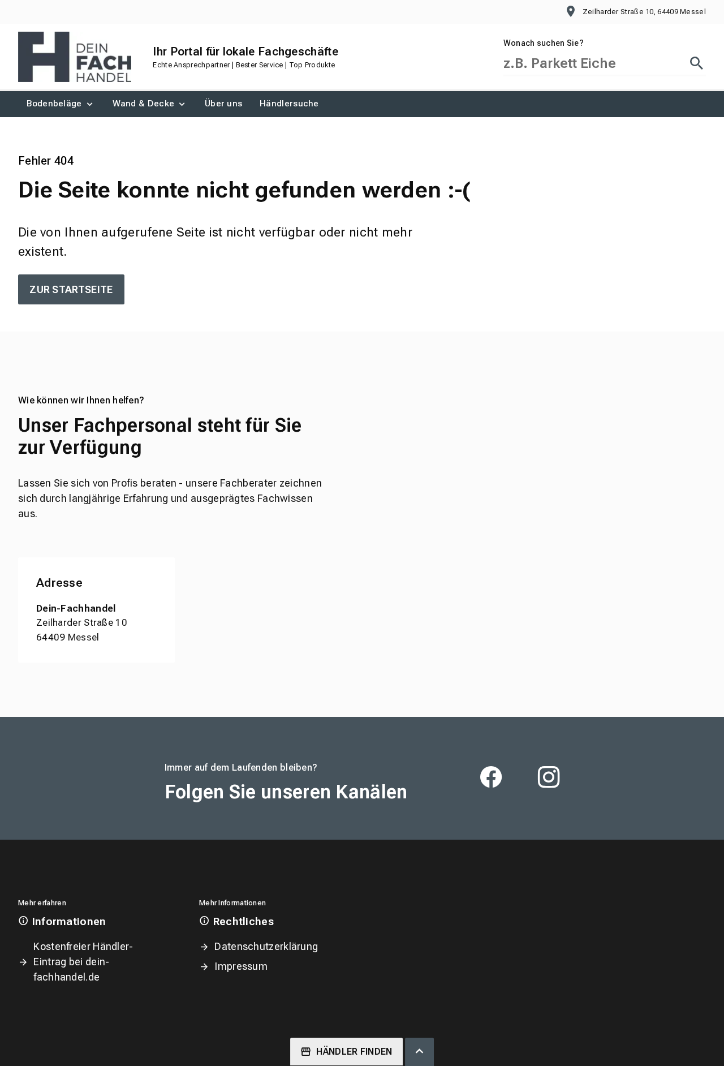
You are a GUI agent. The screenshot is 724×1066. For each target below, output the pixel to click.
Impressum (241, 966)
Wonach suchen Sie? (543, 43)
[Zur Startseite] (74, 57)
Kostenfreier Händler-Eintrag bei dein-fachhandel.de (83, 961)
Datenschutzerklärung (266, 946)
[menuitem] (61, 104)
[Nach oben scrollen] (419, 1052)
